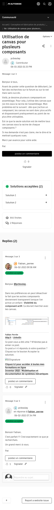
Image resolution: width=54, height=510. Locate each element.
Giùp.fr (8, 337)
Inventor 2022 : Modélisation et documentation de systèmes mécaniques (26, 372)
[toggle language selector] (38, 4)
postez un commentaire (27, 153)
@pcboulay (20, 284)
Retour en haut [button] (6, 500)
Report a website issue (37, 500)
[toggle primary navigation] (5, 4)
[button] (50, 46)
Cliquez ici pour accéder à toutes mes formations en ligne (24, 366)
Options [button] (46, 36)
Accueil (5, 24)
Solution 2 (11, 202)
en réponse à (28, 411)
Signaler (27, 167)
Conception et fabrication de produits (27, 24)
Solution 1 (11, 195)
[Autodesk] (15, 4)
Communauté (9, 17)
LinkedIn (17, 337)
